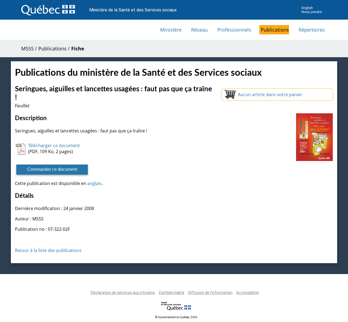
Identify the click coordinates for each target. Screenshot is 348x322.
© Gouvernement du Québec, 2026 (176, 317)
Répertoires (312, 29)
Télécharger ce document (54, 145)
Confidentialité (171, 292)
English (307, 8)
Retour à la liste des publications (48, 250)
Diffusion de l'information (210, 292)
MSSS (27, 48)
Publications (275, 29)
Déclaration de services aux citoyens (123, 292)
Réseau (199, 29)
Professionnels (234, 29)
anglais (94, 183)
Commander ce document (52, 169)
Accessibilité (247, 292)
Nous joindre (312, 12)
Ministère (171, 29)
